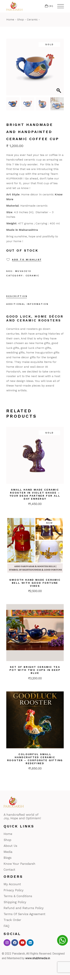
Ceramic (32, 275)
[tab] (17, 296)
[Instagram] (7, 942)
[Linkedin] (30, 942)
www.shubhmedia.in (37, 958)
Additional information (27, 304)
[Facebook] (14, 942)
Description (17, 296)
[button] (59, 68)
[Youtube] (22, 942)
